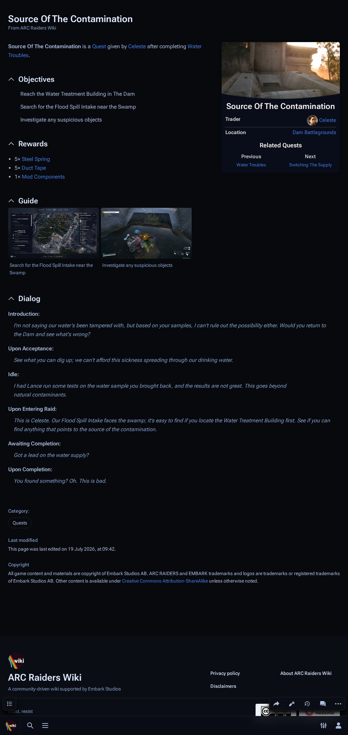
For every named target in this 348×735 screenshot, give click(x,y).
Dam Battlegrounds (314, 132)
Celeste (327, 120)
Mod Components (43, 176)
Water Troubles (251, 164)
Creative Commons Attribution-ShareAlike (165, 581)
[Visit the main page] (11, 725)
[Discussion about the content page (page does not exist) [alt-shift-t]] (323, 704)
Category (18, 511)
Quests (20, 523)
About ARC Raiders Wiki (306, 673)
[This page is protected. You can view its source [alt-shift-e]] (291, 704)
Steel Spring (36, 159)
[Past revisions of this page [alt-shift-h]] (307, 704)
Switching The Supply (310, 164)
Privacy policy (225, 673)
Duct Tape (34, 168)
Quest (99, 46)
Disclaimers (223, 686)
